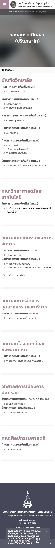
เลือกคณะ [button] (7, 70)
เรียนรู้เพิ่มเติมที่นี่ (38, 536)
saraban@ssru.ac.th (30, 527)
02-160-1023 (29, 520)
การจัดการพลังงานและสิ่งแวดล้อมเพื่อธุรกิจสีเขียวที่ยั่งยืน (28, 210)
